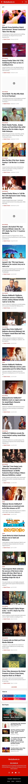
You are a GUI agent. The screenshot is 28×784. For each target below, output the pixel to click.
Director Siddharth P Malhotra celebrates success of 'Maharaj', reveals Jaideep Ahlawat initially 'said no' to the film (13, 298)
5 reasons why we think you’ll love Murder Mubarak (13, 641)
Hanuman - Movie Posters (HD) (13, 717)
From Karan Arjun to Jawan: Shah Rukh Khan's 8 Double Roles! (18, 748)
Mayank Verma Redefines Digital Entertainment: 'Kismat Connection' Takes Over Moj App (14, 29)
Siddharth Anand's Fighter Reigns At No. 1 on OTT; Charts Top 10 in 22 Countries (13, 611)
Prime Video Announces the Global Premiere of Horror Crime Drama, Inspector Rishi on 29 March (13, 673)
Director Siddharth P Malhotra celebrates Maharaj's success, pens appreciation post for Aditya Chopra (14, 367)
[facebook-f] (9, 772)
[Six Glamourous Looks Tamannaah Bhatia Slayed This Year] (6, 725)
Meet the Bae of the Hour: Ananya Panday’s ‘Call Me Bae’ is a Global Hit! (13, 162)
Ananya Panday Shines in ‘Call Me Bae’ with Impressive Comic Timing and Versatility (13, 196)
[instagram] (19, 772)
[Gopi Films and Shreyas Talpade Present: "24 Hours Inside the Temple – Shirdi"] (6, 731)
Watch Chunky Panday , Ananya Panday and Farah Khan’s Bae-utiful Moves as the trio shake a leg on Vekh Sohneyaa (13, 128)
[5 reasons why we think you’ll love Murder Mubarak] (14, 629)
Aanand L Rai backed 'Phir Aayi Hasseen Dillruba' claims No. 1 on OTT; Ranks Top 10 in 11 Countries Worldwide (13, 230)
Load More (14, 687)
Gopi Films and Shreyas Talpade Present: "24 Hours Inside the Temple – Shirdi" (18, 731)
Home (8, 781)
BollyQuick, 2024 (17, 778)
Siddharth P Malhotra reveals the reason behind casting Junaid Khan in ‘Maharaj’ (13, 435)
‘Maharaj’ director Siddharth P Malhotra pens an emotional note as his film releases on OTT (13, 506)
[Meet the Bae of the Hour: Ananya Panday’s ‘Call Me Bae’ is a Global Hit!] (14, 149)
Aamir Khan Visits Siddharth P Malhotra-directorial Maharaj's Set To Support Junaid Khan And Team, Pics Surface (13, 332)
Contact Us (18, 781)
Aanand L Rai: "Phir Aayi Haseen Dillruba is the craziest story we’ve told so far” (13, 264)
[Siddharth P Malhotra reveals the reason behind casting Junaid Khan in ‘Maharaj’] (14, 422)
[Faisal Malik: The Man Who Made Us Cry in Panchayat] (14, 83)
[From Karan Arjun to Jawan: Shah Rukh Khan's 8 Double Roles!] (6, 749)
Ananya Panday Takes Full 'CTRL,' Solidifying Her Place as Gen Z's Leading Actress (13, 63)
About (12, 781)
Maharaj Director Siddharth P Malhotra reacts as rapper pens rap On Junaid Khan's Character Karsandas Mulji (13, 401)
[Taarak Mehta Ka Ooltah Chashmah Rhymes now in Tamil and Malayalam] (14, 525)
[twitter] (12, 772)
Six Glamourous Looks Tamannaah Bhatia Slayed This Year (18, 724)
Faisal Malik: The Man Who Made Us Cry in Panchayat (13, 95)
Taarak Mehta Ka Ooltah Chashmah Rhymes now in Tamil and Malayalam (13, 538)
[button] (1, 2)
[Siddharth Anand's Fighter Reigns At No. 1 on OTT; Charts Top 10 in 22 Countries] (14, 598)
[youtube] (15, 772)
